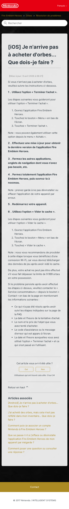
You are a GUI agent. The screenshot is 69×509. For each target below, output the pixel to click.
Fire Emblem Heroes (12, 15)
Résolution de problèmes (48, 15)
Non (43, 369)
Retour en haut (17, 387)
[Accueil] (10, 6)
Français (61, 6)
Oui (26, 369)
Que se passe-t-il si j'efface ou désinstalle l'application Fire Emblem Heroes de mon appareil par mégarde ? (32, 439)
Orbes (29, 15)
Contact (34, 486)
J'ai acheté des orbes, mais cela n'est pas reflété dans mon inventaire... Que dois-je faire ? (31, 416)
